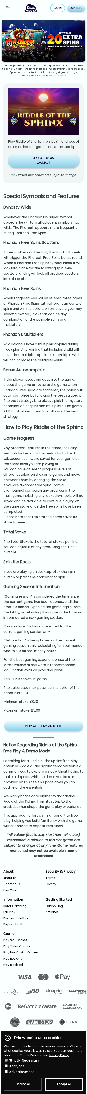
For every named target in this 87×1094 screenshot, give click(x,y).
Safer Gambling (14, 906)
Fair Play (9, 912)
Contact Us (11, 884)
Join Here (76, 8)
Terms (50, 878)
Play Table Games (16, 946)
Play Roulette (13, 958)
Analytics (16, 1066)
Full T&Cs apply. (57, 75)
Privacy (51, 884)
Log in (58, 8)
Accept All (64, 1084)
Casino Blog (54, 906)
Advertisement (21, 1071)
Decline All (23, 1084)
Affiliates (52, 912)
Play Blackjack (13, 965)
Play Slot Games (15, 940)
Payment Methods (17, 918)
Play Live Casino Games (20, 952)
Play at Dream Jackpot (43, 160)
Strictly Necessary (23, 1060)
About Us (9, 878)
